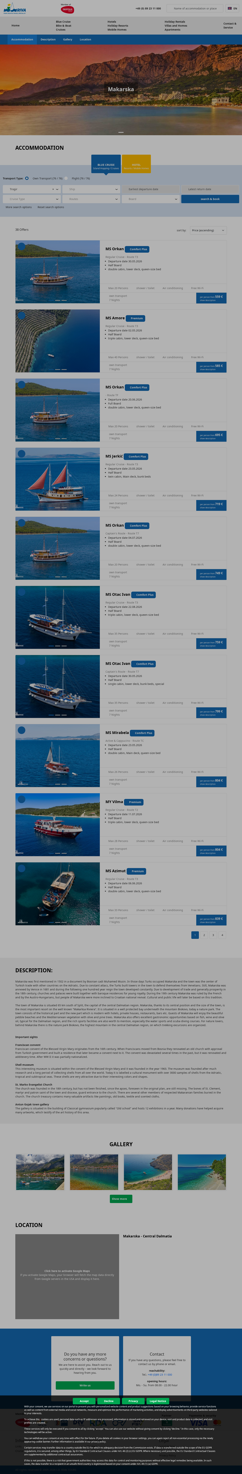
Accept (84, 1401)
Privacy (133, 1401)
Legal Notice (158, 1401)
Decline (108, 1401)
